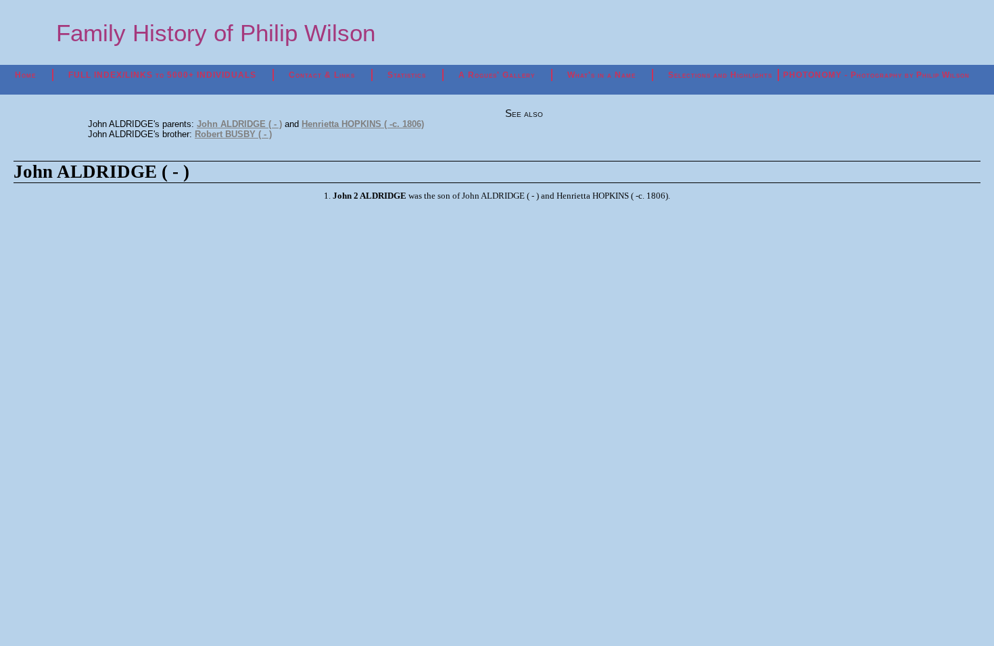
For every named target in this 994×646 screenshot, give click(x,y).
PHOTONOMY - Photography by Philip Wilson (876, 75)
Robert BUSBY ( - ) (233, 134)
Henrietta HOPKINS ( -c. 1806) (363, 124)
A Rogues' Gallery (496, 75)
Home (25, 75)
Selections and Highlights (720, 75)
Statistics (406, 75)
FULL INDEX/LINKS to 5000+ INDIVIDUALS (162, 75)
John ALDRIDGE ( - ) (239, 124)
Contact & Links (322, 75)
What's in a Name (601, 75)
